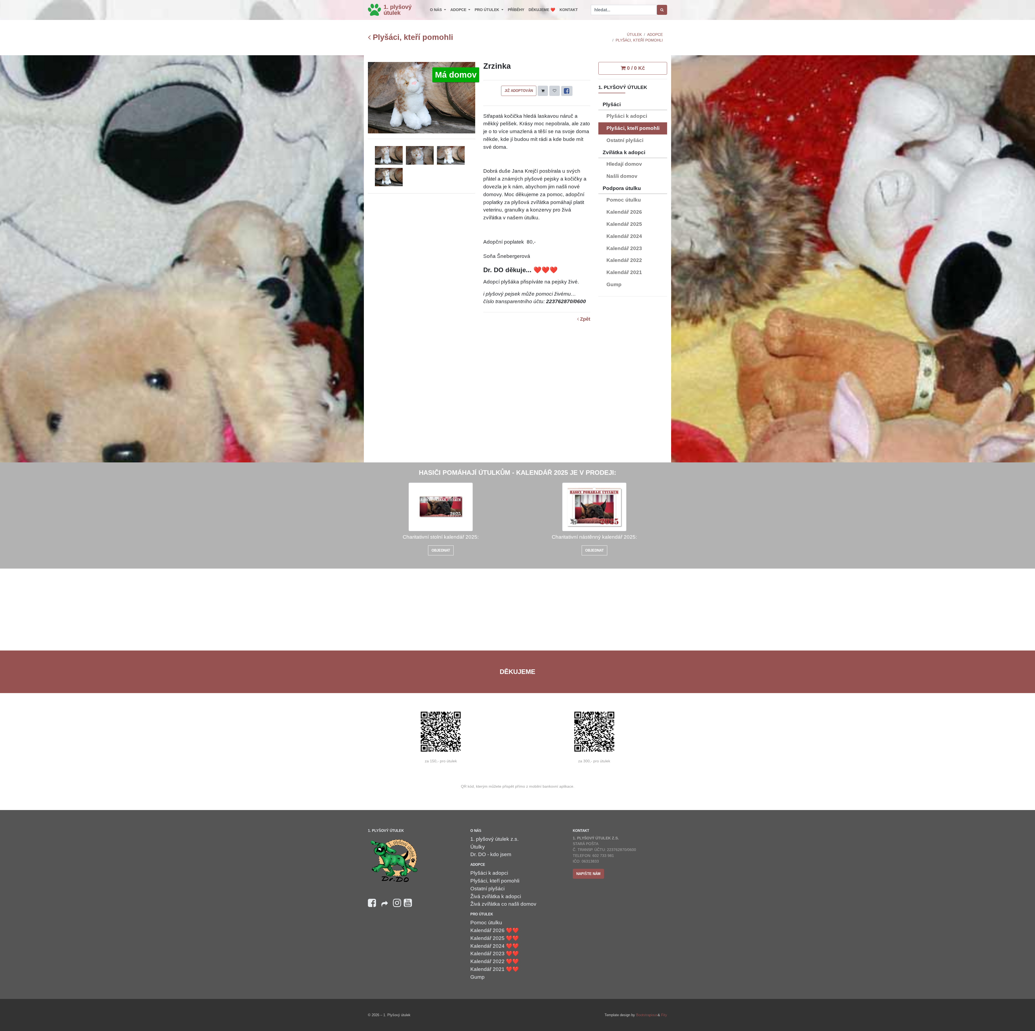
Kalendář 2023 (624, 248)
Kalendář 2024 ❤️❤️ (494, 946)
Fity (664, 1015)
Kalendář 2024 (624, 236)
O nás (436, 10)
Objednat (441, 550)
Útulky (477, 847)
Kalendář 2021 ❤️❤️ (494, 969)
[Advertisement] (632, 381)
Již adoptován (519, 91)
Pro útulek (487, 10)
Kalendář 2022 (624, 260)
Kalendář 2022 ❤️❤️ (494, 961)
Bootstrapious (647, 1015)
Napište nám (588, 874)
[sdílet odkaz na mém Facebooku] (384, 906)
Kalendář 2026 (624, 212)
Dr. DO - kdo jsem (490, 854)
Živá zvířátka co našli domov (503, 904)
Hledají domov (624, 164)
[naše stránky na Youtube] (408, 903)
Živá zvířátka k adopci (495, 896)
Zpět (584, 319)
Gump (614, 284)
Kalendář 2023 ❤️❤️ (494, 953)
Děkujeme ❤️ (542, 10)
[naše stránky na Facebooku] (372, 903)
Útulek (634, 34)
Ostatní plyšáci (624, 140)
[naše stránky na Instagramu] (397, 903)
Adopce (458, 10)
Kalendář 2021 (624, 272)
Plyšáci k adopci (626, 116)
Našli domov (621, 176)
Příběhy (516, 10)
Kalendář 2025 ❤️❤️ (494, 938)
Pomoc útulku (623, 200)
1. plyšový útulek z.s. (494, 839)
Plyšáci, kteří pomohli (412, 37)
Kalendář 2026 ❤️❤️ (494, 930)
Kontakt (569, 10)
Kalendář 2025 (624, 224)
